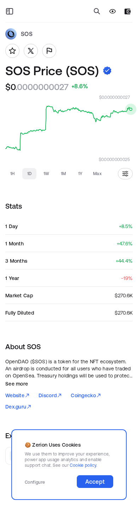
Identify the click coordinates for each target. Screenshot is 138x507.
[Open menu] (9, 11)
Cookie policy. (83, 465)
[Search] (97, 11)
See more (16, 384)
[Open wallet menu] (127, 11)
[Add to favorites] (12, 51)
